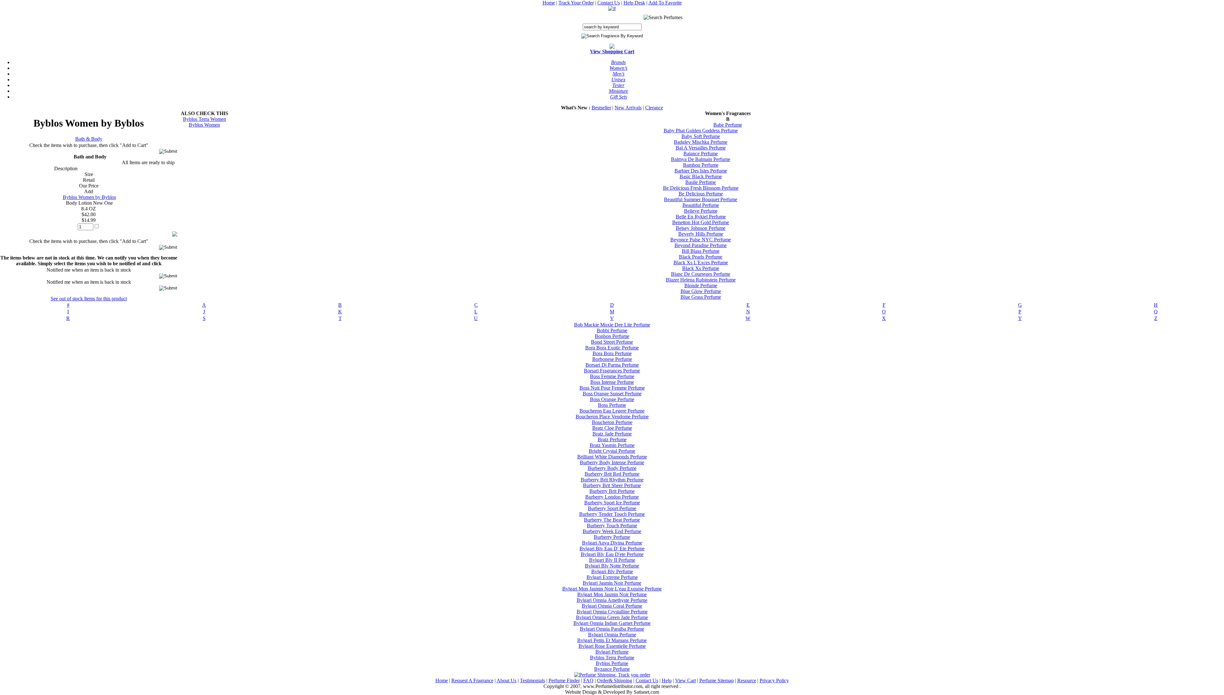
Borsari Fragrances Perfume (612, 370)
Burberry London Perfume (612, 497)
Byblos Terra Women (204, 119)
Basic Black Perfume (701, 176)
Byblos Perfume (612, 663)
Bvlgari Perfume (612, 652)
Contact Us (608, 2)
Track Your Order (576, 2)
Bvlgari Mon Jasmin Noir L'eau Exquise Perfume (612, 588)
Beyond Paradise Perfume (700, 245)
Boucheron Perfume (612, 422)
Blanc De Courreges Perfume (700, 274)
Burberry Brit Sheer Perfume (612, 485)
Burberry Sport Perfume (612, 508)
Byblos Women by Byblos (89, 197)
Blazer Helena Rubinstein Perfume (701, 279)
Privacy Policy (774, 680)
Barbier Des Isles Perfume (700, 170)
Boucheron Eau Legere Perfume (612, 410)
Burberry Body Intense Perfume (612, 462)
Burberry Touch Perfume (612, 525)
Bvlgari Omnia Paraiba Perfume (612, 629)
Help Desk (634, 2)
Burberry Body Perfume (612, 468)
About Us (506, 680)
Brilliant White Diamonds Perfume (612, 456)
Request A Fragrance (472, 680)
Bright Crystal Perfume (612, 451)
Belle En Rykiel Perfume (701, 216)
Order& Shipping (614, 680)
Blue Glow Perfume (701, 291)
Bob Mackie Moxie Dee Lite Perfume (612, 324)
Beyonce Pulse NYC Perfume (700, 239)
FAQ (588, 680)
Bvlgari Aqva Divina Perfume (612, 542)
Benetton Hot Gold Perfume (700, 222)
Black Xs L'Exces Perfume (701, 262)
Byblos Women (204, 125)
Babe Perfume (727, 125)
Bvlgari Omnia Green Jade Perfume (612, 617)
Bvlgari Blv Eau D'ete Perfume (612, 554)
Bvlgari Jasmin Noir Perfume (612, 583)
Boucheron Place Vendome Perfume (612, 416)
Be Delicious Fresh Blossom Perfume (701, 188)
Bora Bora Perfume (612, 353)
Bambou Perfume (700, 165)
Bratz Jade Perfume (612, 433)
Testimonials (532, 680)
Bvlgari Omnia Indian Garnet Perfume (612, 623)
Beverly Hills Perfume (700, 234)
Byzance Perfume (612, 669)
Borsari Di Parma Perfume (612, 365)
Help (667, 680)
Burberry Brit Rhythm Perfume (612, 479)
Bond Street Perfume (612, 342)
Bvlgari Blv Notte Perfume (612, 565)
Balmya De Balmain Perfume (700, 159)
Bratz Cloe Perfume (612, 428)
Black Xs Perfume (700, 268)
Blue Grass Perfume (701, 297)
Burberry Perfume (612, 537)
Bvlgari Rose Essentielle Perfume (612, 646)
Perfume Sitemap (716, 680)
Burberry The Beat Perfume (612, 520)
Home (549, 2)
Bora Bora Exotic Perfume (612, 347)
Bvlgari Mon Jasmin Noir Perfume (612, 594)
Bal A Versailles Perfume (701, 147)
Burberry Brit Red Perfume (612, 474)
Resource (746, 680)
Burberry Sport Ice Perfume (612, 502)
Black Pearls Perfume (700, 257)
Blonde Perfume (700, 285)
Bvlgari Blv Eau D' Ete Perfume (612, 548)
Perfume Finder (564, 680)
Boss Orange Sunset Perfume (612, 393)
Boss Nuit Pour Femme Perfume (612, 388)
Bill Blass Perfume (700, 251)
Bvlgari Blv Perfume (612, 571)
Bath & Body (88, 139)
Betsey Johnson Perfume (700, 228)
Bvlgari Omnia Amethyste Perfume (612, 600)
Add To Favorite (665, 2)
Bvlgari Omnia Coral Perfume (612, 606)
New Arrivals (628, 107)
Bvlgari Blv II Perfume (612, 560)
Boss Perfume (612, 405)
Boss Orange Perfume (612, 399)
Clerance (654, 107)
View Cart (685, 680)
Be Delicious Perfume (701, 193)
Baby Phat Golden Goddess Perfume (701, 130)
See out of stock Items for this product (89, 298)
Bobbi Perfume (612, 330)
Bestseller (601, 107)
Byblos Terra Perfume (612, 657)
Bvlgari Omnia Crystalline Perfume (612, 611)
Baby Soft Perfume (700, 136)
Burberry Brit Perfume (612, 491)
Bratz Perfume (612, 439)
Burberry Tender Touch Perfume (612, 514)
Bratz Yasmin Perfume (612, 445)
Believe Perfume (701, 211)
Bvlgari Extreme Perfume (612, 577)
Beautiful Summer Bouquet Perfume (700, 199)
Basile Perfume (700, 182)
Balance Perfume (700, 153)
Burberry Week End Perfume (612, 531)
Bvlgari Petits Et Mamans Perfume (612, 640)
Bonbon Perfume (612, 336)
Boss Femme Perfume (612, 376)
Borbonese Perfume (612, 359)
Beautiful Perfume (700, 205)
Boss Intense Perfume (612, 382)
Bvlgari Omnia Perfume (612, 634)
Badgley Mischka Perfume (700, 142)
